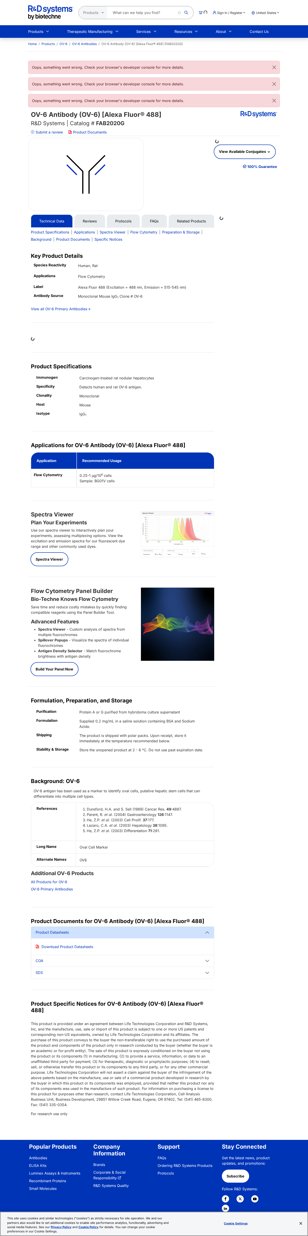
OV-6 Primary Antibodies (52, 889)
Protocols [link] (166, 1173)
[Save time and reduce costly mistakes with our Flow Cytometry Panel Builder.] (177, 624)
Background (41, 239)
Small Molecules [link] (43, 1188)
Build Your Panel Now (54, 669)
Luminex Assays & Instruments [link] (54, 1173)
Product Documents (89, 132)
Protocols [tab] (123, 221)
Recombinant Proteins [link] (47, 1181)
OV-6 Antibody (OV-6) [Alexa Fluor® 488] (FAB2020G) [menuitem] (142, 44)
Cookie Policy (88, 1227)
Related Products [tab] (191, 221)
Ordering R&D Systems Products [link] (185, 1165)
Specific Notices (108, 239)
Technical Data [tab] (51, 221)
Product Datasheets (52, 932)
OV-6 (63, 44)
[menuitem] (32, 43)
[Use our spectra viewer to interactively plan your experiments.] (177, 534)
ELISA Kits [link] (37, 1165)
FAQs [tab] (154, 221)
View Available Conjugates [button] (243, 151)
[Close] (274, 67)
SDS (39, 972)
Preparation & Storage (181, 232)
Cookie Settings (236, 1223)
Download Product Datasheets (67, 946)
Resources (183, 31)
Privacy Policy (61, 1227)
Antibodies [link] (38, 1158)
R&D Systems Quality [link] (111, 1185)
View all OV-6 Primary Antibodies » (60, 309)
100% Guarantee (262, 166)
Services (143, 31)
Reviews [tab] (90, 221)
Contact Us (259, 31)
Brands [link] (99, 1164)
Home (32, 44)
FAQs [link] (162, 1158)
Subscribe (235, 1176)
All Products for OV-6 (49, 882)
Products (35, 31)
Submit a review (48, 132)
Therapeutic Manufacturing (90, 31)
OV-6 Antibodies (84, 44)
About (221, 31)
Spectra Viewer (113, 232)
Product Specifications (50, 232)
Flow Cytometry (143, 232)
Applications (84, 232)
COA (39, 960)
